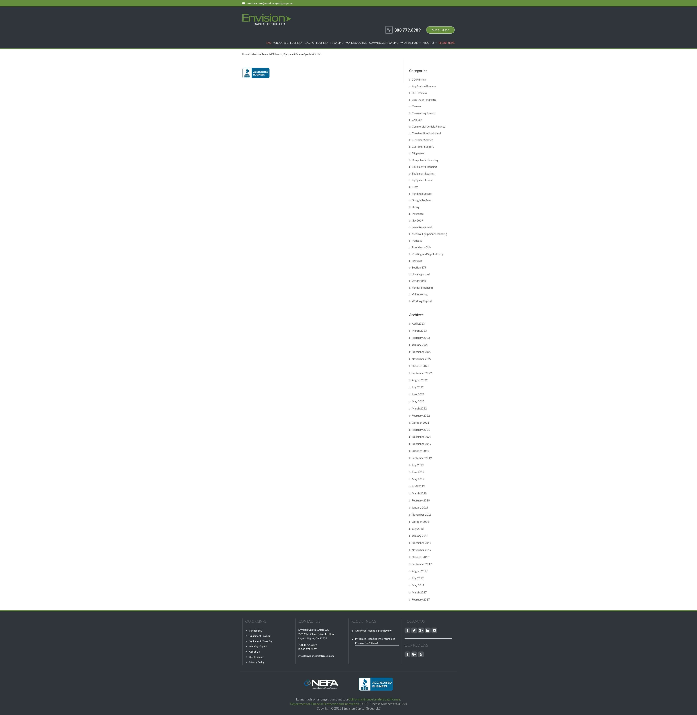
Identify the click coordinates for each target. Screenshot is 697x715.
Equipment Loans (422, 180)
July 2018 (418, 528)
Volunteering (420, 294)
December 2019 (421, 443)
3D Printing (419, 79)
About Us (429, 42)
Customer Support (423, 146)
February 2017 (421, 599)
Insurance (418, 213)
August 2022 (420, 380)
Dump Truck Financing (425, 160)
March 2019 (419, 493)
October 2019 (420, 450)
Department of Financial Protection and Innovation (324, 704)
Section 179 (419, 267)
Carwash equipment (423, 113)
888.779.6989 (309, 644)
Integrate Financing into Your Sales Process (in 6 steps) (375, 641)
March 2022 (419, 408)
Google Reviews (422, 200)
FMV (415, 187)
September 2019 (422, 458)
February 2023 (421, 337)
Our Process (256, 656)
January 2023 (420, 344)
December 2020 (421, 436)
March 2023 (419, 330)
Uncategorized (421, 274)
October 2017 (420, 557)
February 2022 (421, 415)
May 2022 (418, 401)
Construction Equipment (426, 133)
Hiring (415, 207)
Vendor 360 (280, 42)
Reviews (417, 260)
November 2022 (421, 358)
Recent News (447, 42)
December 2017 (421, 542)
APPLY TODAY (440, 29)
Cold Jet (417, 119)
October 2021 (420, 422)
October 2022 (420, 366)
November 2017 (421, 550)
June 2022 (418, 394)
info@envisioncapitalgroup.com (316, 655)
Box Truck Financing (424, 99)
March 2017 (419, 592)
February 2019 (421, 500)
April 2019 (418, 486)
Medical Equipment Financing (429, 233)
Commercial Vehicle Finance (428, 126)
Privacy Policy (256, 662)
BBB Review (419, 93)
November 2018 (421, 514)
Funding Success (422, 193)
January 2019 (420, 507)
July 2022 (418, 387)
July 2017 (418, 578)
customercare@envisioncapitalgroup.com (270, 3)
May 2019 (418, 479)
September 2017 (422, 564)
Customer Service (422, 140)
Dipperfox (418, 153)
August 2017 (420, 571)
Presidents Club (421, 247)
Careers (416, 106)
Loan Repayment (422, 227)
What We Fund (409, 42)
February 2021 (421, 429)
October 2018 (420, 521)
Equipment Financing (329, 42)
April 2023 (418, 323)
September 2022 (422, 373)
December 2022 (421, 351)
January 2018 (420, 535)
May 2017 (418, 585)
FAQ (268, 42)
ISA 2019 (417, 220)
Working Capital (356, 42)
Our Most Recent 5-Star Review (373, 630)
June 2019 (418, 472)
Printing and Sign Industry (427, 254)
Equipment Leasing (302, 42)
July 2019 (418, 465)
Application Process (424, 86)
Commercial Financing (383, 42)
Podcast (417, 240)
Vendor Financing (422, 287)
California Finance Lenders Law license (374, 699)
